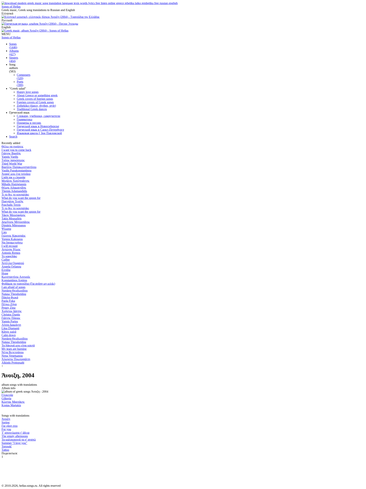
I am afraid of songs (13, 287)
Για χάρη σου (10, 425)
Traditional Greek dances (32, 109)
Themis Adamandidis (14, 191)
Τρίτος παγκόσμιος (13, 160)
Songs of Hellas (11, 6)
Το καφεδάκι (9, 256)
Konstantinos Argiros (14, 280)
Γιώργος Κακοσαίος (14, 235)
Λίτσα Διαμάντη (11, 324)
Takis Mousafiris (12, 218)
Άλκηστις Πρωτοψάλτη (16, 359)
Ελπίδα (6, 270)
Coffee (6, 259)
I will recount (10, 246)
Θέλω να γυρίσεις (12, 146)
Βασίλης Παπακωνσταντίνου (19, 167)
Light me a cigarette (13, 177)
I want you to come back (16, 150)
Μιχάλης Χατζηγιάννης (15, 180)
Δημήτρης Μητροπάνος (16, 222)
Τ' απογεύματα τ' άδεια (15, 432)
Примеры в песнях (29, 122)
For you (6, 429)
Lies (4, 232)
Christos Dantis (11, 314)
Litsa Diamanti (10, 328)
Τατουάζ (7, 446)
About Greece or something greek (37, 95)
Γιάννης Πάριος (11, 318)
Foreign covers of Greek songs (35, 102)
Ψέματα (6, 228)
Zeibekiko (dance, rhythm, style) (36, 105)
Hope (5, 273)
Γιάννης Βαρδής (11, 153)
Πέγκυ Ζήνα (9, 304)
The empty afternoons (15, 436)
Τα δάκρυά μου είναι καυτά (18, 345)
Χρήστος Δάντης (12, 311)
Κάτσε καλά (9, 331)
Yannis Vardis (10, 156)
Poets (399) (20, 83)
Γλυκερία (7, 395)
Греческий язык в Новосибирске (38, 126)
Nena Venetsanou (12, 355)
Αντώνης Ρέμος (11, 249)
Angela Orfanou (11, 266)
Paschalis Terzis (11, 204)
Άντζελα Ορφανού (13, 263)
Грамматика (24, 119)
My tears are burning (14, 348)
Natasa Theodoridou (14, 294)
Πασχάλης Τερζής (12, 201)
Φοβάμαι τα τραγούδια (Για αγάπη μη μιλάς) (28, 283)
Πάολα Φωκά (10, 297)
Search (13, 136)
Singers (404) (13, 59)
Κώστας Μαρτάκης (13, 401)
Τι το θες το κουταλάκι (15, 194)
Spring (6, 422)
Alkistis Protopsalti (13, 362)
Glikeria (6, 398)
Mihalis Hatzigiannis (14, 184)
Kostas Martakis (11, 405)
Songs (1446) (13, 45)
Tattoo (5, 449)
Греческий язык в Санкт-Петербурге (40, 129)
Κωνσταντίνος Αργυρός (16, 276)
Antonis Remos (11, 252)
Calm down (9, 335)
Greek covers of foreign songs (35, 98)
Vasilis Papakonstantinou (16, 170)
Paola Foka (8, 300)
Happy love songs (28, 92)
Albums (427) (14, 52)
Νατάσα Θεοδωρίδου (15, 290)
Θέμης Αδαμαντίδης (14, 187)
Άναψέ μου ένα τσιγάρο (16, 174)
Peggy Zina (8, 307)
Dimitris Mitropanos (14, 225)
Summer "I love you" (14, 443)
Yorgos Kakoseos (12, 239)
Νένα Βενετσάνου (13, 352)
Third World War (12, 163)
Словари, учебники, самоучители (38, 116)
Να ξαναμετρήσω (12, 242)
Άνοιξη (6, 419)
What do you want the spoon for (21, 198)
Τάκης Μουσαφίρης (13, 215)
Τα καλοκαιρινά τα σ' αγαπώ (19, 439)
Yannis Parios (10, 321)
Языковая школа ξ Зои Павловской (39, 133)
